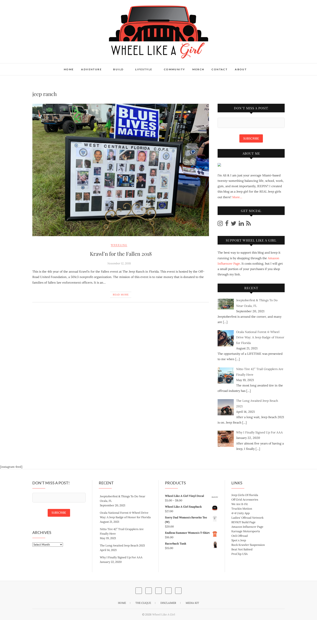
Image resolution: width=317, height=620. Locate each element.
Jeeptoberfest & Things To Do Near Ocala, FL (122, 498)
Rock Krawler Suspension (248, 545)
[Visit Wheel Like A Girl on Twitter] (233, 224)
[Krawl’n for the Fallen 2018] (120, 170)
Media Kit (192, 602)
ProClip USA (239, 554)
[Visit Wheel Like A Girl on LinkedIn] (241, 224)
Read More (121, 294)
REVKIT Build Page (243, 522)
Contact (220, 69)
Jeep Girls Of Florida (244, 495)
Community (174, 69)
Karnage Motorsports (245, 531)
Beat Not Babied (242, 549)
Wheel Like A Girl (52, 66)
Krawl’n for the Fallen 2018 (121, 253)
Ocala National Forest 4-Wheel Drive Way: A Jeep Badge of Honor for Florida (125, 515)
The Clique (143, 602)
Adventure (91, 69)
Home (69, 69)
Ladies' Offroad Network (247, 518)
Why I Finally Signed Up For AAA (121, 557)
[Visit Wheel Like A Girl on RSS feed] (248, 224)
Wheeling (119, 244)
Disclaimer (168, 602)
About (241, 69)
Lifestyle (143, 69)
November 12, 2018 (119, 263)
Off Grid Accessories (244, 499)
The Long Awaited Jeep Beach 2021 (122, 545)
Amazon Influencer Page (247, 527)
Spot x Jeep (238, 540)
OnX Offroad (239, 536)
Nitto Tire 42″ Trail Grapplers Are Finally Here (122, 531)
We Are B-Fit (239, 504)
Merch (198, 69)
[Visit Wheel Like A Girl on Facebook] (227, 224)
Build (118, 69)
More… (237, 197)
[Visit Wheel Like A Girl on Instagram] (220, 224)
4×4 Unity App (240, 513)
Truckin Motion (241, 508)
